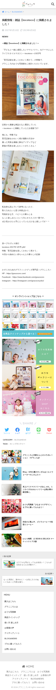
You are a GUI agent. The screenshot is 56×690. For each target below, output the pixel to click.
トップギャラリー (18, 444)
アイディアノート (12, 633)
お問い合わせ (10, 649)
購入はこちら (10, 601)
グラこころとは (11, 607)
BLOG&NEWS (20, 440)
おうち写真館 (10, 612)
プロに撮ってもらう (13, 644)
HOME (29, 666)
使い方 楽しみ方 (11, 623)
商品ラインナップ (12, 617)
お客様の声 (9, 628)
